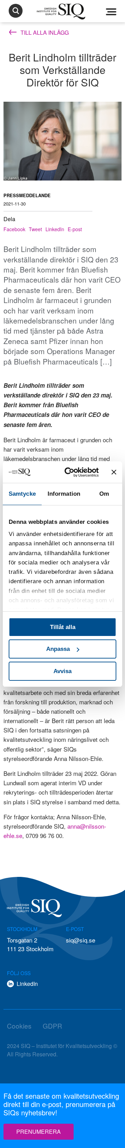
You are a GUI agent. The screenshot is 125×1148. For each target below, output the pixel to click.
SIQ (62, 11)
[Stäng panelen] (113, 472)
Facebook (14, 229)
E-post (75, 229)
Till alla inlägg (44, 32)
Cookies (19, 1025)
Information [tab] (64, 494)
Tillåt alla (62, 627)
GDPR (52, 1025)
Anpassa (58, 649)
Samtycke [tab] (22, 494)
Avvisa (62, 671)
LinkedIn (54, 229)
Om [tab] (104, 494)
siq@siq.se (80, 940)
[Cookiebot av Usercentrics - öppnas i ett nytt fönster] (73, 472)
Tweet (35, 229)
